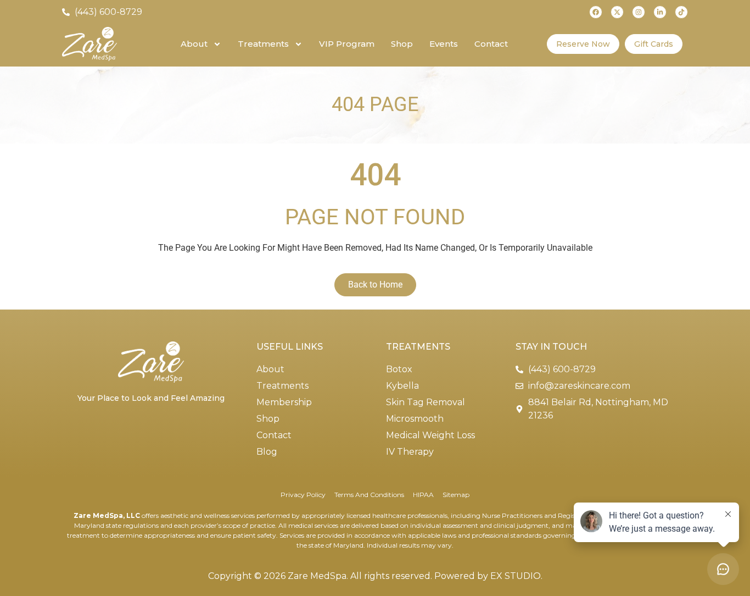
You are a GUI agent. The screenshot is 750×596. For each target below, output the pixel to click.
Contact (491, 43)
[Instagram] (638, 12)
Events (443, 43)
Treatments (263, 43)
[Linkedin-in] (660, 12)
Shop (402, 43)
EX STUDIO (515, 576)
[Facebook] (595, 12)
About (194, 43)
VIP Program (346, 43)
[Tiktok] (681, 12)
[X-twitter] (617, 12)
